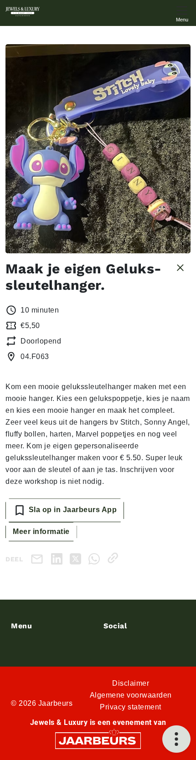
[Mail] (38, 559)
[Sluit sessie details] (180, 267)
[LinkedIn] (58, 558)
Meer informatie (41, 531)
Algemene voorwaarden (131, 695)
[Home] (22, 12)
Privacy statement (130, 707)
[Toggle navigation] (182, 13)
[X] (77, 558)
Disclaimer (130, 683)
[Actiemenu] (176, 739)
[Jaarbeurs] (98, 740)
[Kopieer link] (114, 558)
